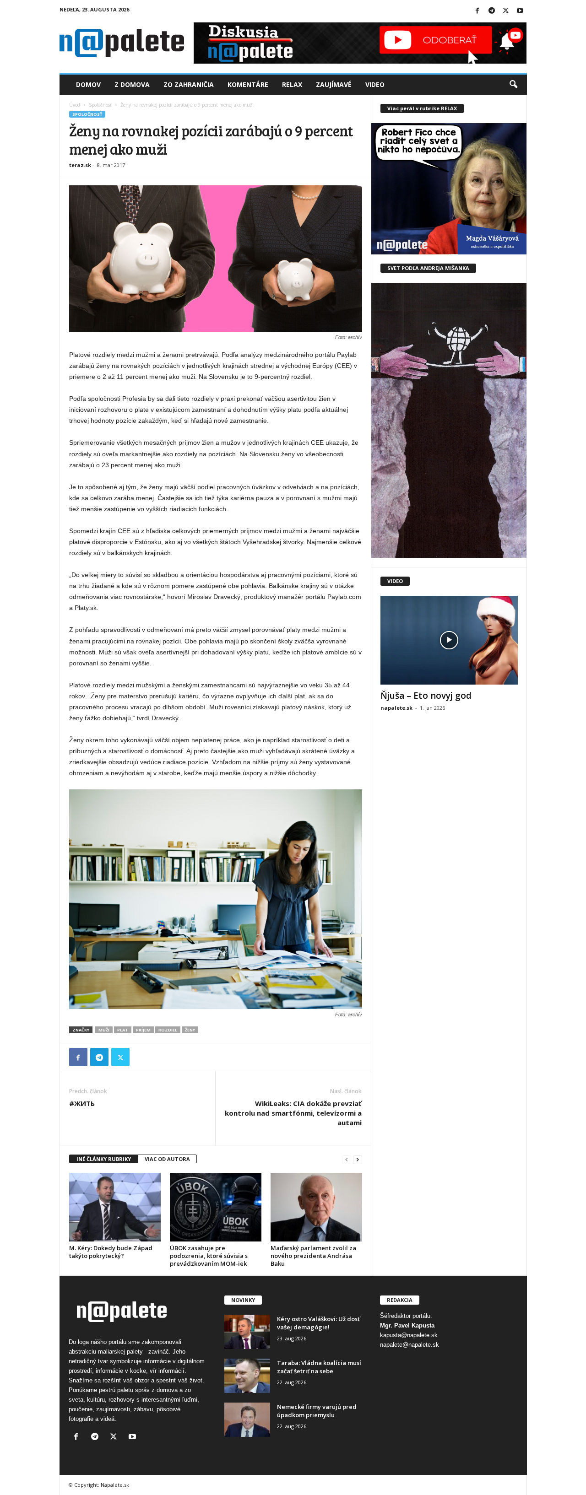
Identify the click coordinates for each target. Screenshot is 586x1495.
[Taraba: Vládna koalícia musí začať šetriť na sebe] (247, 1376)
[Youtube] (520, 11)
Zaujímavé (334, 84)
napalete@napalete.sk (409, 1344)
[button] (513, 85)
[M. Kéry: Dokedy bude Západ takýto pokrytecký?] (115, 1207)
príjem (143, 1030)
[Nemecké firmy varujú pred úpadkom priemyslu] (247, 1420)
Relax (292, 84)
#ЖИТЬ (82, 1103)
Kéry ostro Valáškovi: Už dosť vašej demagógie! (318, 1323)
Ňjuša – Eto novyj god (426, 696)
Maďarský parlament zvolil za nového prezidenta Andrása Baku (313, 1256)
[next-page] (357, 1159)
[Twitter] (505, 11)
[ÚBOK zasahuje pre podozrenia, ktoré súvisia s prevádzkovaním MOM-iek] (215, 1207)
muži (103, 1030)
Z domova (132, 84)
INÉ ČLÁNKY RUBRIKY (103, 1158)
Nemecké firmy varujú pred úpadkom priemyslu (317, 1411)
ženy (190, 1030)
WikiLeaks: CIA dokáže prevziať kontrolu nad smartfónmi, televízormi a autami (293, 1113)
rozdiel (167, 1030)
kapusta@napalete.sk (409, 1335)
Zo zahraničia (188, 84)
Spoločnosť (100, 105)
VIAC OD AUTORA (167, 1158)
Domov (88, 84)
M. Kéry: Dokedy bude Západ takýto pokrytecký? (110, 1252)
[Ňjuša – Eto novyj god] (449, 640)
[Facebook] (477, 11)
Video (375, 84)
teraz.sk (80, 165)
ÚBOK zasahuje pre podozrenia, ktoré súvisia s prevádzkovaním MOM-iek (209, 1256)
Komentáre (248, 84)
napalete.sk (396, 707)
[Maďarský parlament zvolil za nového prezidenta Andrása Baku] (316, 1207)
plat (122, 1030)
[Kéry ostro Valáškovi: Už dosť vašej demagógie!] (247, 1332)
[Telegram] (491, 11)
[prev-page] (346, 1159)
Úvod (74, 105)
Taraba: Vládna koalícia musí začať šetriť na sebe (319, 1367)
